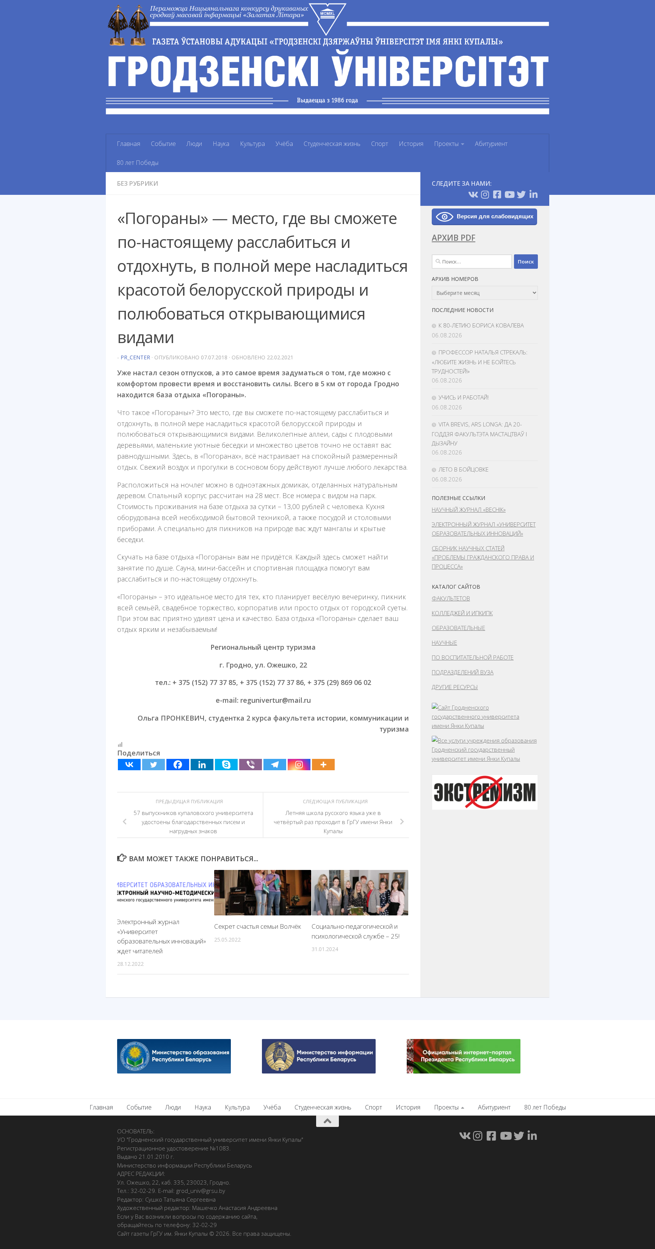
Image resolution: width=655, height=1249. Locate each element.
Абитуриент (491, 143)
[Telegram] (274, 764)
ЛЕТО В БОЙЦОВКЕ (464, 469)
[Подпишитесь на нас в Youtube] (509, 194)
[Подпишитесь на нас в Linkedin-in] (533, 194)
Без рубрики (137, 183)
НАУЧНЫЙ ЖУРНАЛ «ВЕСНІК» (469, 509)
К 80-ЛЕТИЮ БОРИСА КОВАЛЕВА (481, 325)
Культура (252, 143)
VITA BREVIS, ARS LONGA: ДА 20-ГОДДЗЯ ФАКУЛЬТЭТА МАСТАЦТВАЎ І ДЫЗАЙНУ (479, 433)
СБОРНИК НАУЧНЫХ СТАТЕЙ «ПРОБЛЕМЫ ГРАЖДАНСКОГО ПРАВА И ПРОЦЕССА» (483, 557)
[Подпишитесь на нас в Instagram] (484, 194)
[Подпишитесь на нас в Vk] (472, 194)
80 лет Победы (137, 162)
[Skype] (226, 764)
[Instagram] (299, 764)
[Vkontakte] (129, 764)
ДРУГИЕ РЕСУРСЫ (455, 687)
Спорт (379, 143)
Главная (128, 143)
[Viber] (250, 764)
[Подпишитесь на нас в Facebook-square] (496, 194)
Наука (221, 143)
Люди (194, 143)
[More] (323, 764)
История (411, 143)
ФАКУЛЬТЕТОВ (451, 598)
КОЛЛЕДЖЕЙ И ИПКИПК (462, 613)
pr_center (135, 357)
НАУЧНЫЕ (444, 642)
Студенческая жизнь (332, 143)
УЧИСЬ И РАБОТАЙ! (464, 397)
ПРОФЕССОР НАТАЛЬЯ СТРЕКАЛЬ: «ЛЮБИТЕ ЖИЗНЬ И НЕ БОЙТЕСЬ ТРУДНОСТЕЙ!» (480, 361)
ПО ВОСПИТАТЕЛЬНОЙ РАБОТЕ (473, 657)
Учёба (284, 143)
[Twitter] (153, 764)
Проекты (446, 143)
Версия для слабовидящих (495, 216)
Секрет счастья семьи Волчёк (257, 926)
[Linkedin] (202, 764)
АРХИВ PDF (453, 237)
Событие (163, 143)
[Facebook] (177, 764)
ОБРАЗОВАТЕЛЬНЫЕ (458, 628)
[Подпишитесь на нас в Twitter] (521, 194)
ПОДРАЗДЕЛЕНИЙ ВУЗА (463, 672)
